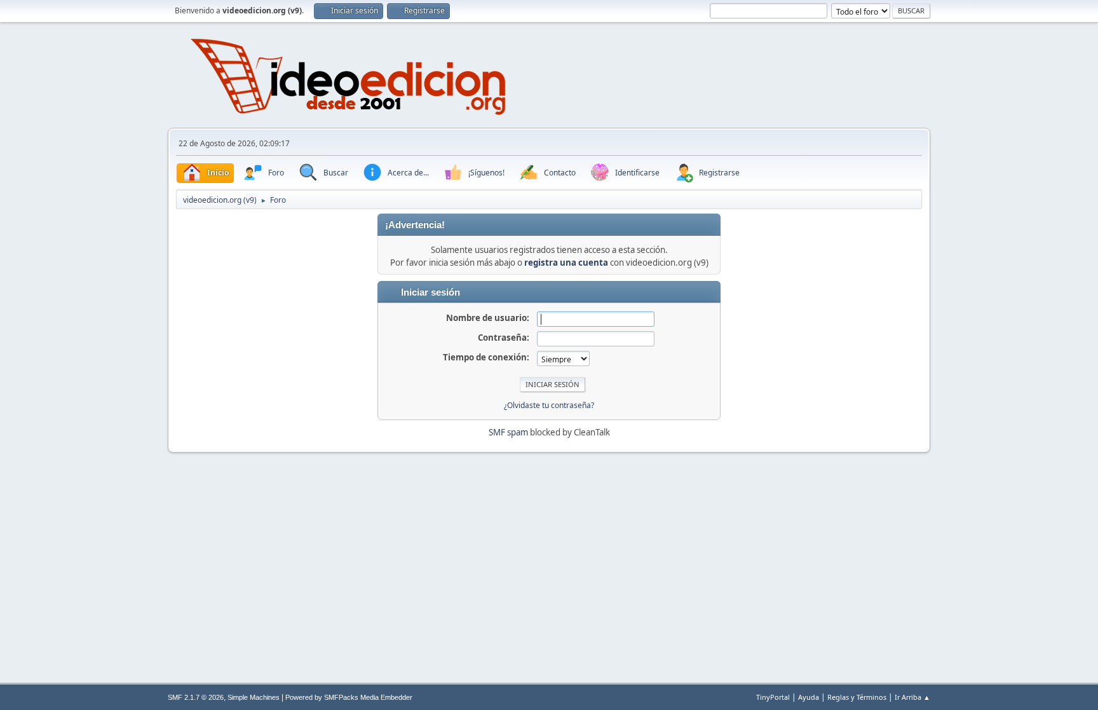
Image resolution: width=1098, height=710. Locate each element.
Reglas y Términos (856, 697)
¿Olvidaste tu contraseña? (549, 405)
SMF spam (508, 432)
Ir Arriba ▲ (912, 697)
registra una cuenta (566, 262)
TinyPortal (773, 697)
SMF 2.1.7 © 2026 (196, 697)
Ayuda (808, 697)
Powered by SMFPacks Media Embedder (348, 697)
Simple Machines (253, 697)
